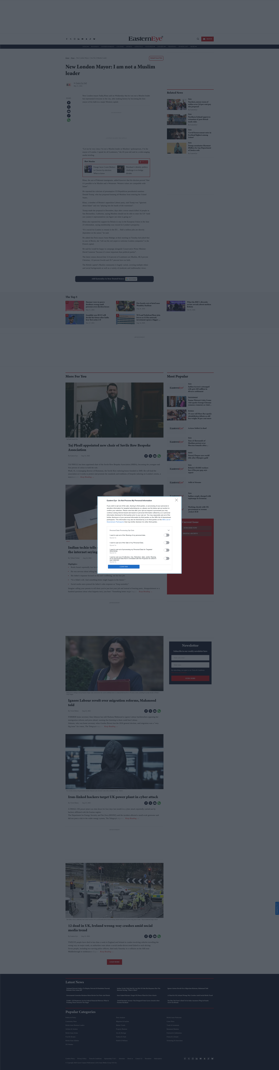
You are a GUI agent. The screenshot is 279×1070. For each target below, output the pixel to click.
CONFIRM (124, 567)
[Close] (177, 501)
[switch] (166, 535)
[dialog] (139, 535)
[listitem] (139, 530)
